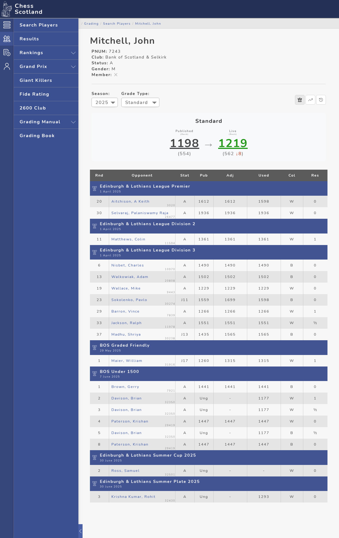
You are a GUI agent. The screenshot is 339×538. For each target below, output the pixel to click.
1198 (184, 143)
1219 (233, 143)
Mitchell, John (148, 23)
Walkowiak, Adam (130, 276)
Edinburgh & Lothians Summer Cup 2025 (148, 455)
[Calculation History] (321, 100)
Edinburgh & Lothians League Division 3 (148, 250)
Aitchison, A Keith (130, 201)
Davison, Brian (126, 398)
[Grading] (7, 39)
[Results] (300, 100)
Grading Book (37, 136)
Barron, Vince (125, 311)
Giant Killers (36, 80)
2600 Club (33, 108)
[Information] (7, 52)
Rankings (31, 53)
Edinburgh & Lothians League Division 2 (148, 224)
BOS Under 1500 (119, 371)
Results (29, 39)
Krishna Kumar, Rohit (133, 496)
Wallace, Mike (126, 288)
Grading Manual (40, 122)
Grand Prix (33, 66)
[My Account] (7, 66)
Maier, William (127, 360)
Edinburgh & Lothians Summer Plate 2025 (150, 481)
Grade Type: (135, 93)
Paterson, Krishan (130, 421)
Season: (101, 93)
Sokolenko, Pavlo (129, 299)
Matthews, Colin (128, 239)
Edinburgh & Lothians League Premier (145, 186)
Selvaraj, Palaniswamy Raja (140, 213)
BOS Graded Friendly (125, 345)
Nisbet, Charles (127, 265)
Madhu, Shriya (126, 334)
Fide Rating (34, 94)
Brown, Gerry (125, 386)
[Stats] (310, 100)
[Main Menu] (7, 25)
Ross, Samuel (125, 470)
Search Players (39, 25)
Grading (91, 23)
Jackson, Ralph (126, 322)
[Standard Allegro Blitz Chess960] (140, 103)
